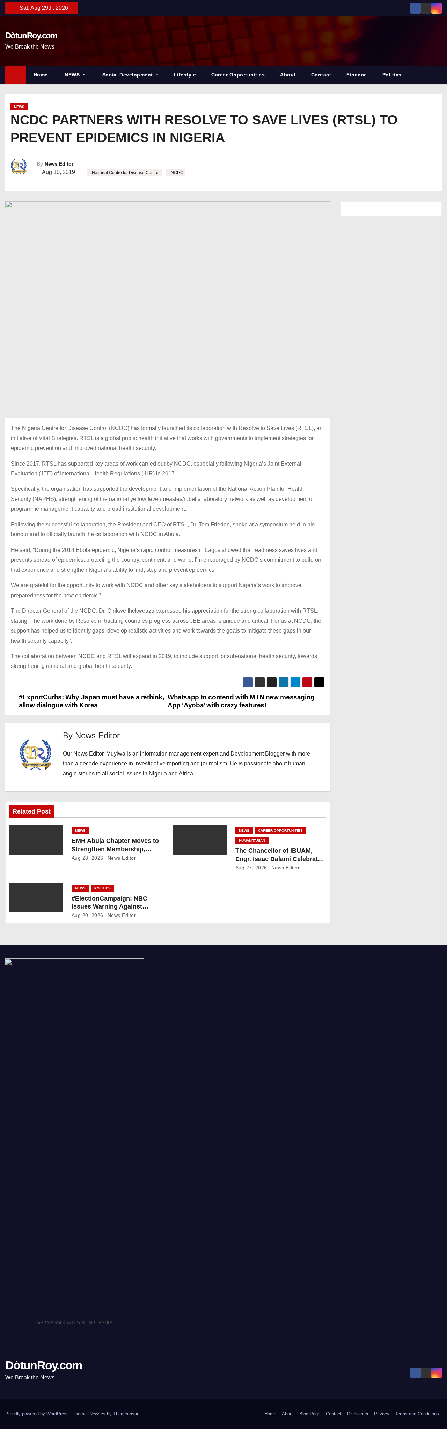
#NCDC (175, 172)
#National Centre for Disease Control (124, 172)
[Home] (15, 75)
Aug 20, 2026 (87, 915)
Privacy (381, 1413)
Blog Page (309, 1413)
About (288, 75)
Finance (356, 75)
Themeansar (125, 1413)
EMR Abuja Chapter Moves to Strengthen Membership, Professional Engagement (115, 849)
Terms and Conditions (417, 1413)
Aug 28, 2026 (87, 858)
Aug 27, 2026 (251, 867)
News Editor (59, 164)
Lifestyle (185, 75)
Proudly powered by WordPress (37, 1413)
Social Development (127, 75)
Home (41, 75)
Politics (392, 75)
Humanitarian (252, 841)
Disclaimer (357, 1413)
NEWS (72, 75)
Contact (321, 75)
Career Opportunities (238, 75)
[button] (440, 75)
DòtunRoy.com (31, 35)
